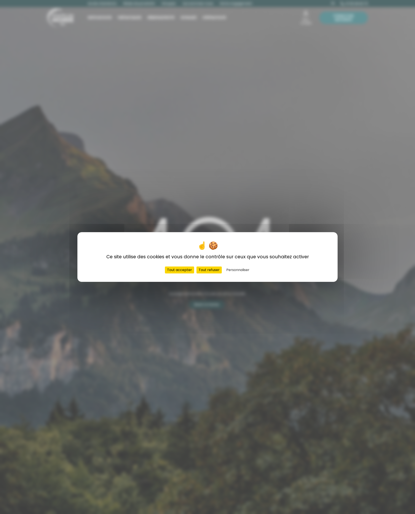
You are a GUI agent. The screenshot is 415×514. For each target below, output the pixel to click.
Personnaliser (237, 269)
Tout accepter (179, 269)
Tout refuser (209, 269)
